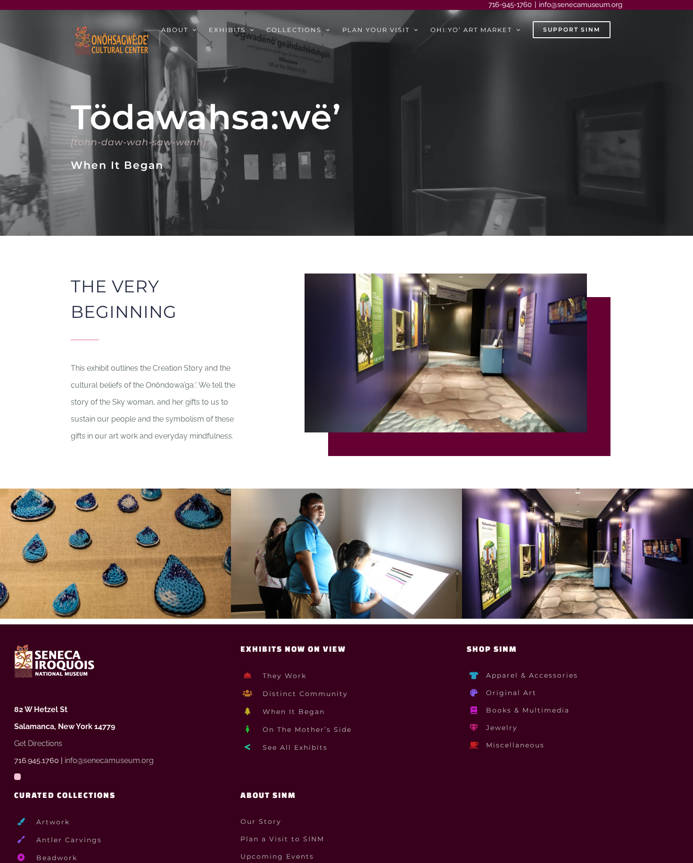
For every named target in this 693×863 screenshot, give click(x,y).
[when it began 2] (346, 493)
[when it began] (115, 493)
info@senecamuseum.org (580, 4)
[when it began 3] (577, 493)
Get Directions (38, 743)
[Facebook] (17, 776)
